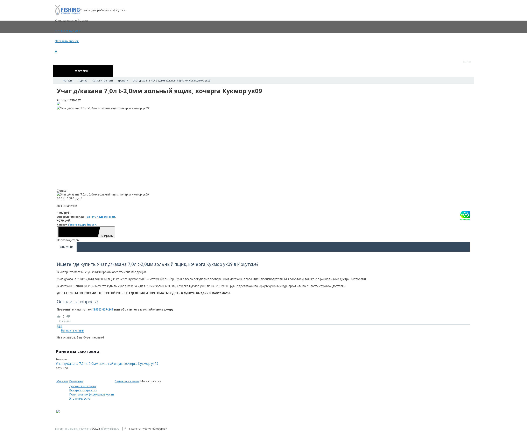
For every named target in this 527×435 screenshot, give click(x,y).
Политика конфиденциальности (91, 394)
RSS (59, 326)
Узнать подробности (101, 216)
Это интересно (79, 398)
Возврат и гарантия (83, 390)
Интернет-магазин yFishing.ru (73, 428)
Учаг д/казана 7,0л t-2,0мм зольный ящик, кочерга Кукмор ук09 (107, 363)
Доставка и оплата (82, 386)
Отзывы (65, 321)
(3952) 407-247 (102, 309)
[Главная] (56, 80)
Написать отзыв (72, 330)
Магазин (62, 381)
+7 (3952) (67, 31)
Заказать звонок (67, 41)
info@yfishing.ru (110, 428)
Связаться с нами (127, 381)
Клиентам (76, 381)
